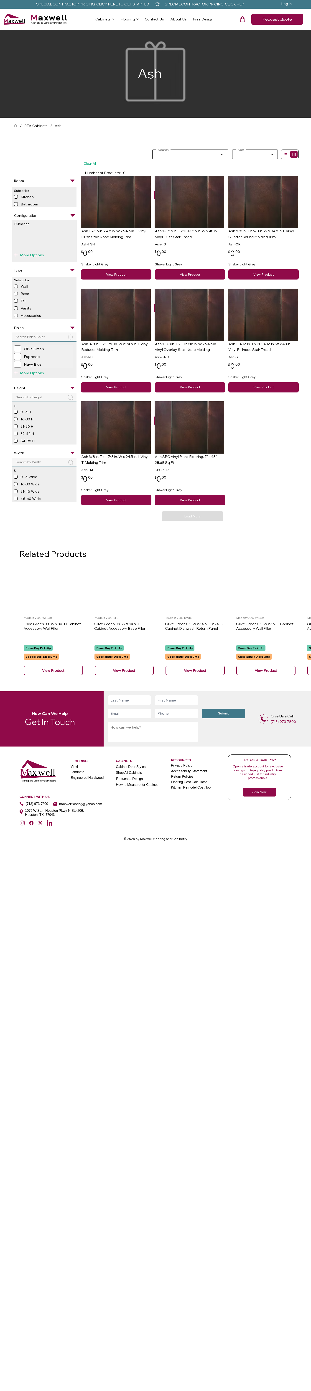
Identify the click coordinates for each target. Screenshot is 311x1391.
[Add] (263, 719)
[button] (242, 19)
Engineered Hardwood (87, 777)
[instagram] (22, 823)
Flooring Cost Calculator (189, 782)
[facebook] (31, 823)
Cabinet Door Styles (131, 767)
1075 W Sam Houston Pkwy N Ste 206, (54, 810)
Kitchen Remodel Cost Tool (191, 787)
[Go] (285, 154)
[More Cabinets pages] (113, 19)
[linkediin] (49, 823)
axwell (49, 17)
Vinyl (74, 766)
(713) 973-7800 (36, 804)
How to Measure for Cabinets (137, 785)
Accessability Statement (189, 771)
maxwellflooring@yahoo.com (80, 804)
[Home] (15, 126)
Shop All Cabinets (129, 772)
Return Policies (182, 776)
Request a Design (129, 779)
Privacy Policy (181, 765)
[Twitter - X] (40, 823)
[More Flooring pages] (137, 19)
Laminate (77, 772)
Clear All (90, 163)
